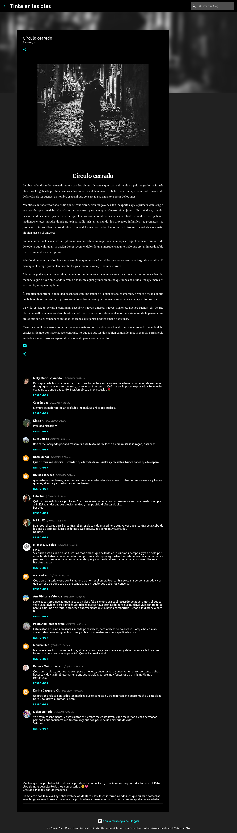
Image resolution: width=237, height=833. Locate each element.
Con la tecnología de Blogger (120, 821)
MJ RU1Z (39, 520)
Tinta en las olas (30, 6)
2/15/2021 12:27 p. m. (58, 575)
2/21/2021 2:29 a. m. (73, 666)
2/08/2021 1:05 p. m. (56, 520)
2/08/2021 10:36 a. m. (56, 496)
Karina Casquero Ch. (46, 690)
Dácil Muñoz (41, 456)
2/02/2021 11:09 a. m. (75, 378)
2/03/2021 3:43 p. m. (55, 421)
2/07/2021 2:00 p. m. (66, 475)
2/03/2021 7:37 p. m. (60, 439)
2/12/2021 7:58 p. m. (68, 545)
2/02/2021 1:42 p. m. (60, 402)
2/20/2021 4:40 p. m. (76, 624)
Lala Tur (38, 496)
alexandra (39, 575)
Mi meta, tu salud (44, 544)
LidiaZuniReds (42, 711)
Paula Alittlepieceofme (49, 623)
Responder (40, 395)
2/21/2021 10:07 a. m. (72, 690)
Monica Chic (41, 645)
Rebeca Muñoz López (47, 666)
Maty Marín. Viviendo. (48, 378)
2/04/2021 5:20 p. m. (61, 457)
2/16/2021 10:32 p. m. (74, 596)
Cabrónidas (40, 402)
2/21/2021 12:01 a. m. (60, 645)
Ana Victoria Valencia (47, 596)
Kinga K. (38, 420)
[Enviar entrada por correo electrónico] (25, 347)
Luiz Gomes (41, 438)
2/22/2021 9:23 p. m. (64, 712)
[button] (25, 49)
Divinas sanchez (43, 474)
